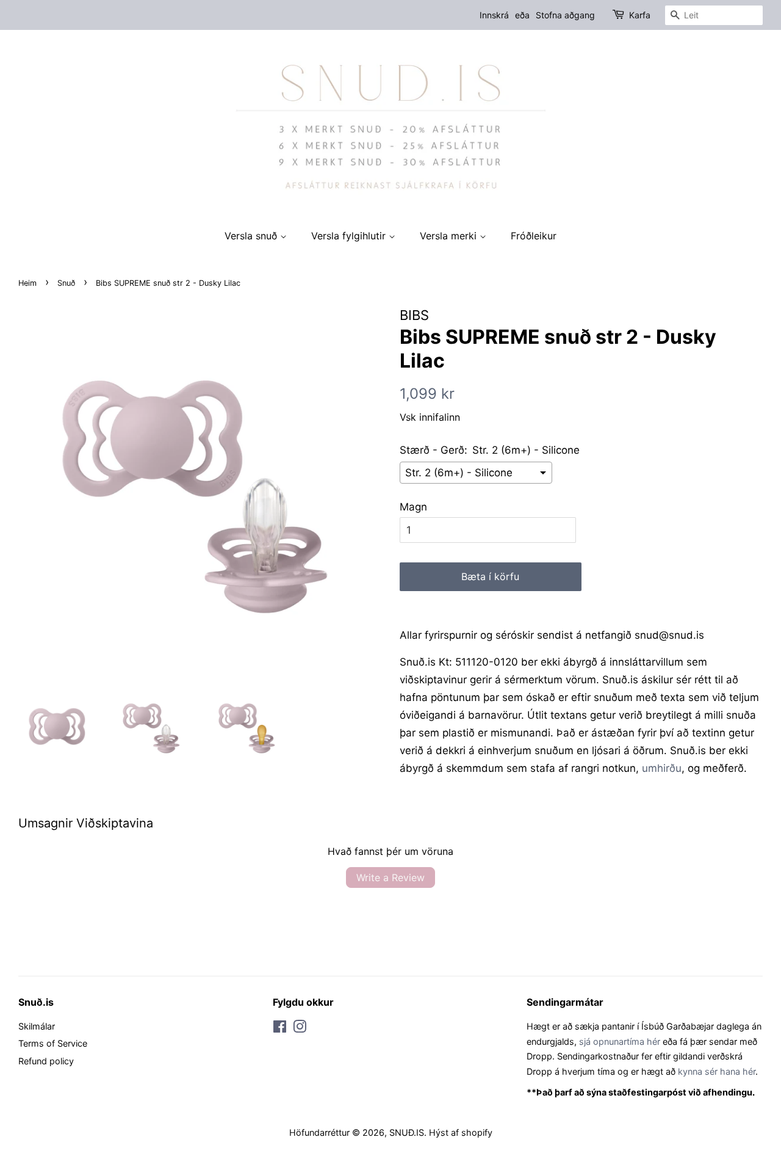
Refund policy (46, 1061)
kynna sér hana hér (716, 1071)
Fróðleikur (533, 236)
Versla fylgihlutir (350, 236)
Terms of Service (52, 1043)
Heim (27, 283)
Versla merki (450, 236)
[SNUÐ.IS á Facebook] (280, 1028)
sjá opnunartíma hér (619, 1041)
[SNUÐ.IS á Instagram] (299, 1028)
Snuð (66, 283)
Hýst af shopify (460, 1132)
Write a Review (390, 877)
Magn (413, 507)
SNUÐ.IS (406, 1132)
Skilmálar (36, 1026)
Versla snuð (252, 236)
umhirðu (662, 768)
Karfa (639, 15)
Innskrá (494, 15)
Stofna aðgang (565, 15)
